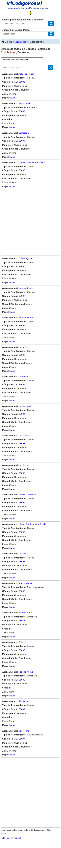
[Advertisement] (30, 222)
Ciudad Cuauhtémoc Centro (32, 162)
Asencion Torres (26, 74)
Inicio (3, 833)
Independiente (25, 317)
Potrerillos (23, 642)
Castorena (23, 133)
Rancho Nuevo (25, 672)
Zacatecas (20, 41)
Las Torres (23, 465)
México (8, 41)
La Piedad (23, 376)
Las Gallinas (24, 435)
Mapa (12, 97)
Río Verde (23, 701)
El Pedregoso (25, 258)
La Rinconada (25, 406)
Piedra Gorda (25, 612)
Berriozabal (24, 103)
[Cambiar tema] (30, 13)
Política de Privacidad (11, 838)
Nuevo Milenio (25, 583)
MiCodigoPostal (24, 3)
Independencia (25, 288)
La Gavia (22, 347)
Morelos (22, 553)
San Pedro (23, 731)
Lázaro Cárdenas (27, 494)
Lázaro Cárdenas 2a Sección (32, 524)
